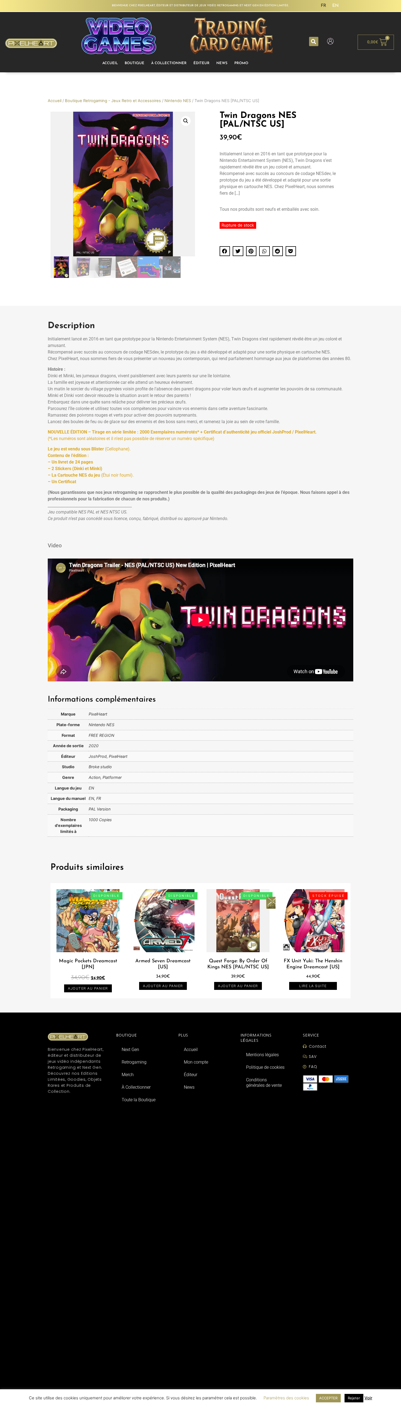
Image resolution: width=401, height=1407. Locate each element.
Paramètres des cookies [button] (286, 1397)
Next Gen (130, 1049)
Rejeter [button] (354, 1398)
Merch (128, 1074)
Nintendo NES (177, 100)
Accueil (110, 63)
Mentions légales (262, 1054)
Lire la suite (313, 986)
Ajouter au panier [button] (88, 988)
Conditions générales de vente (264, 1082)
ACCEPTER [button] (328, 1398)
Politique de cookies (265, 1067)
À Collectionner (169, 63)
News (222, 63)
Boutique (134, 63)
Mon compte (196, 1062)
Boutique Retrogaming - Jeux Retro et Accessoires (113, 100)
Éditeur (201, 63)
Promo (241, 63)
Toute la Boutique (138, 1099)
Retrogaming (134, 1062)
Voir (368, 1397)
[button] (313, 41)
